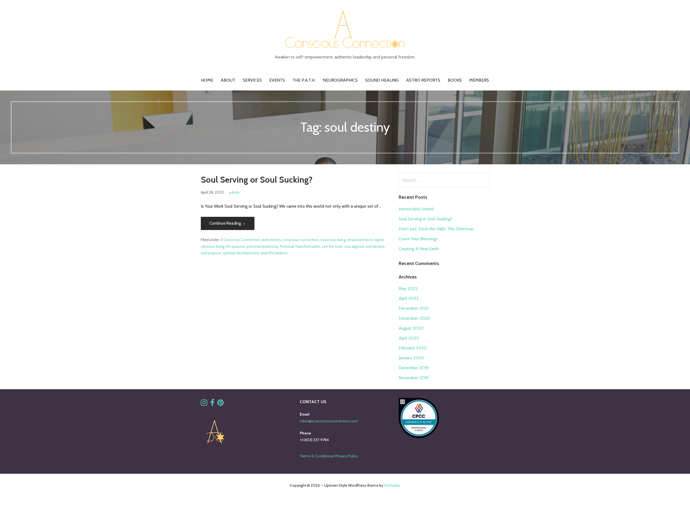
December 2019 (414, 367)
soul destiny (375, 246)
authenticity (271, 240)
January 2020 (411, 357)
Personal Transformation (300, 246)
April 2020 (409, 338)
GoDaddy (392, 485)
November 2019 (414, 377)
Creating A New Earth (419, 248)
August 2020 (411, 328)
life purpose (235, 246)
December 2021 (414, 308)
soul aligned (354, 246)
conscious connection (301, 240)
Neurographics (340, 80)
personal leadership (262, 246)
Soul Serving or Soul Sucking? (256, 179)
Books (455, 80)
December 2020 (414, 318)
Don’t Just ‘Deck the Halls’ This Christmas (436, 228)
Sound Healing (382, 80)
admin (234, 192)
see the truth (332, 246)
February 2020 (413, 347)
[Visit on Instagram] (204, 404)
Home (207, 80)
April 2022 (409, 298)
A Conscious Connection (240, 240)
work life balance (274, 253)
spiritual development (241, 253)
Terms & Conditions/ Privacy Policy (329, 456)
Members (479, 80)
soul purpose (211, 253)
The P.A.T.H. (303, 80)
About (228, 80)
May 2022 (408, 288)
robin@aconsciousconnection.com (329, 421)
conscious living (333, 240)
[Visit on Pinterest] (220, 404)
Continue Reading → (227, 223)
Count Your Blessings (418, 238)
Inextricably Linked (416, 208)
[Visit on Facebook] (212, 404)
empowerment (359, 240)
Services (252, 80)
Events (277, 80)
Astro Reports (423, 80)
